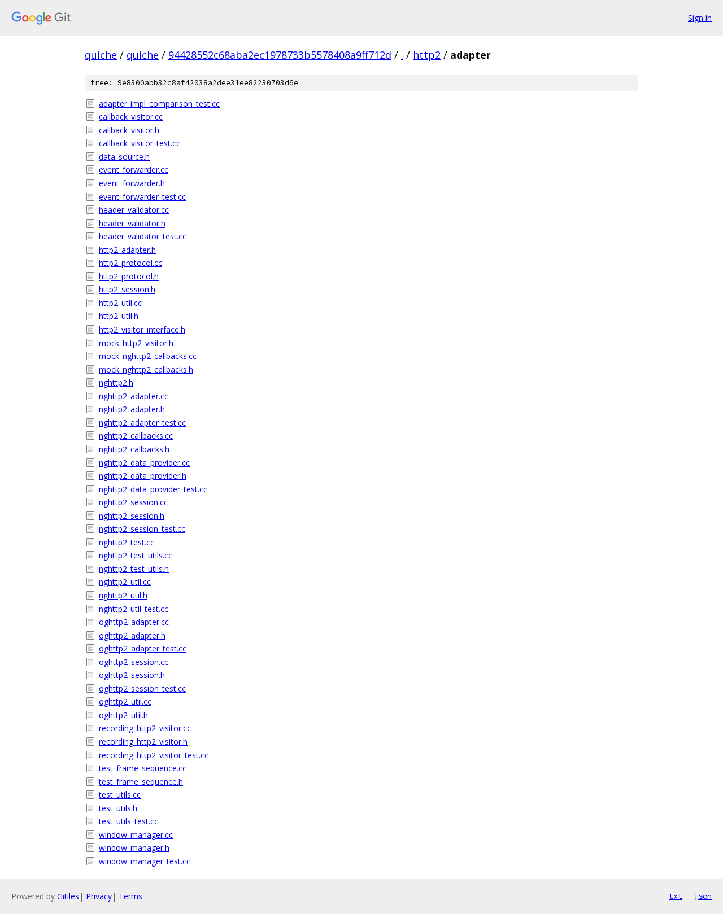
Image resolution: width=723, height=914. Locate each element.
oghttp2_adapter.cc (134, 621)
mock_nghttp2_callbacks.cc (148, 356)
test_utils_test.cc (128, 821)
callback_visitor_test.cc (139, 143)
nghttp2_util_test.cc (133, 608)
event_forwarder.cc (133, 169)
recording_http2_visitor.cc (145, 728)
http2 (427, 55)
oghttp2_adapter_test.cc (142, 648)
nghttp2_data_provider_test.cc (153, 489)
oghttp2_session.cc (133, 662)
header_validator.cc (134, 209)
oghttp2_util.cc (125, 701)
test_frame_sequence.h (141, 781)
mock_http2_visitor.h (136, 343)
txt (675, 896)
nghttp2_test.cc (126, 542)
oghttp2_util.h (123, 715)
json (703, 896)
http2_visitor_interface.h (142, 329)
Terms (130, 896)
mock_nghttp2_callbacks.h (146, 369)
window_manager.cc (136, 834)
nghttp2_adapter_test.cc (142, 422)
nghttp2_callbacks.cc (136, 435)
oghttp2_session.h (132, 675)
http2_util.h (118, 316)
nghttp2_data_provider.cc (144, 462)
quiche (101, 55)
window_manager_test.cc (144, 861)
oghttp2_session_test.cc (142, 688)
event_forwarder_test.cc (142, 196)
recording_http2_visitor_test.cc (153, 755)
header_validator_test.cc (142, 236)
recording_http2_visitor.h (143, 741)
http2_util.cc (120, 303)
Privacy (99, 896)
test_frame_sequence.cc (142, 768)
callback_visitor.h (129, 130)
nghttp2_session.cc (133, 502)
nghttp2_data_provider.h (142, 475)
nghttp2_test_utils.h (134, 568)
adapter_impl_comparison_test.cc (159, 103)
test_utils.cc (120, 794)
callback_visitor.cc (131, 116)
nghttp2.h (116, 382)
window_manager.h (134, 847)
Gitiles (68, 896)
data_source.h (124, 156)
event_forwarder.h (132, 183)
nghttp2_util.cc (125, 581)
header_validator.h (132, 223)
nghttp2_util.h (123, 595)
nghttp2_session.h (131, 515)
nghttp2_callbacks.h (134, 449)
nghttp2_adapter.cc (133, 396)
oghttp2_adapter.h (132, 635)
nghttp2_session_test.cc (142, 528)
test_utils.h (118, 808)
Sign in (700, 17)
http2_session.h (127, 289)
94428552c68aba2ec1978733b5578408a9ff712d (279, 55)
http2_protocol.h (129, 276)
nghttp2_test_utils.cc (135, 555)
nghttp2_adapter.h (132, 409)
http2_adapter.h (127, 249)
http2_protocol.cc (130, 262)
